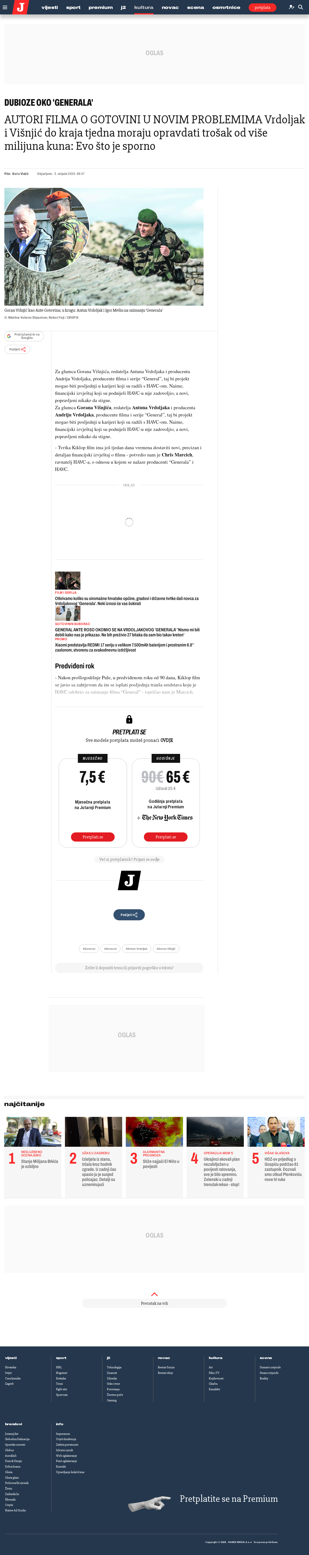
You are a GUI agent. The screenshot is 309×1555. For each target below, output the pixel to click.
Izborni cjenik (64, 1450)
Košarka (61, 1378)
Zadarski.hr (12, 1494)
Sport (73, 7)
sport (61, 1358)
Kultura (144, 7)
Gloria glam (12, 1478)
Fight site (61, 1389)
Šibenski (10, 1500)
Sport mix (62, 1395)
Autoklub (11, 1456)
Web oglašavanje (66, 1456)
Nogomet (61, 1373)
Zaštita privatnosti (67, 1445)
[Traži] (300, 7)
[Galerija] (104, 247)
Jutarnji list (11, 1434)
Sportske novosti (15, 1445)
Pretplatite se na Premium (229, 1499)
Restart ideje (165, 1373)
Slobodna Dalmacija (17, 1439)
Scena (195, 7)
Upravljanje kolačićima (70, 1472)
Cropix (9, 1505)
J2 (123, 7)
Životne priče (115, 1395)
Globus (9, 1450)
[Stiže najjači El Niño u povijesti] (154, 1133)
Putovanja (113, 1389)
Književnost (216, 1378)
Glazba (213, 1384)
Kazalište (214, 1389)
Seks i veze (113, 1384)
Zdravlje (112, 1378)
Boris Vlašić (20, 174)
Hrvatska (10, 1367)
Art (211, 1367)
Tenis (59, 1384)
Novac (170, 7)
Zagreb (9, 1384)
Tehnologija (114, 1367)
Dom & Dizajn (13, 1461)
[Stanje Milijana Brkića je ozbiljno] (32, 1133)
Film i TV (214, 1373)
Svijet (8, 1373)
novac (164, 1358)
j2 (108, 1358)
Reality (264, 1378)
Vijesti (50, 7)
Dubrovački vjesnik (16, 1483)
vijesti (11, 1358)
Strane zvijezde (269, 1373)
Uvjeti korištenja (66, 1439)
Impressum (63, 1434)
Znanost (112, 1373)
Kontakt (61, 1467)
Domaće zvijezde (270, 1367)
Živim (8, 1488)
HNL (59, 1367)
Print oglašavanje (66, 1461)
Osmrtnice (226, 7)
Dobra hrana (12, 1467)
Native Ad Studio (15, 1510)
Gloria (8, 1472)
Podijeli (14, 349)
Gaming (112, 1400)
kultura (216, 1358)
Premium (101, 7)
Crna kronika (13, 1378)
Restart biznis (166, 1367)
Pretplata (262, 7)
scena (266, 1358)
